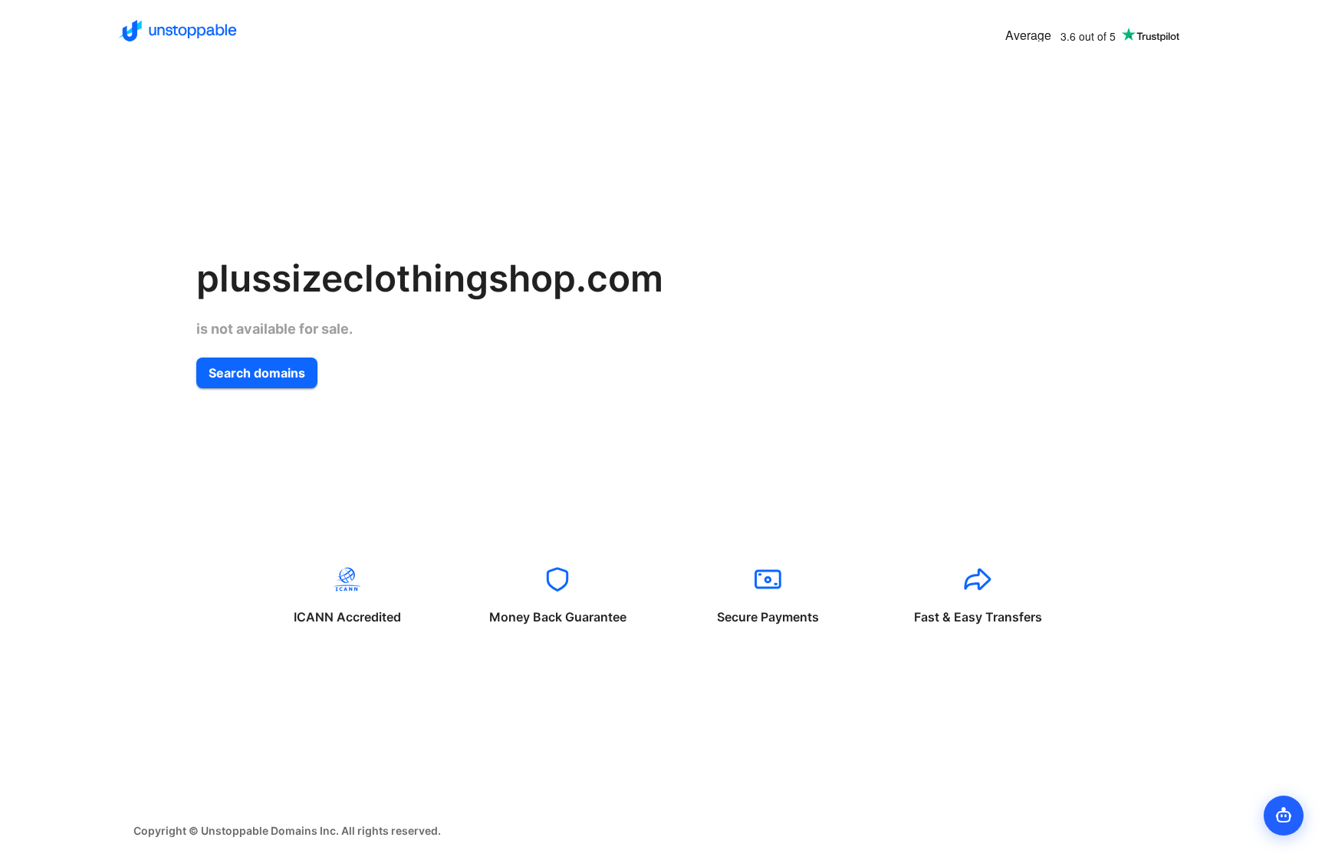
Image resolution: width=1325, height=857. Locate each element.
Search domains (257, 373)
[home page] (177, 30)
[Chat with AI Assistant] (1284, 816)
